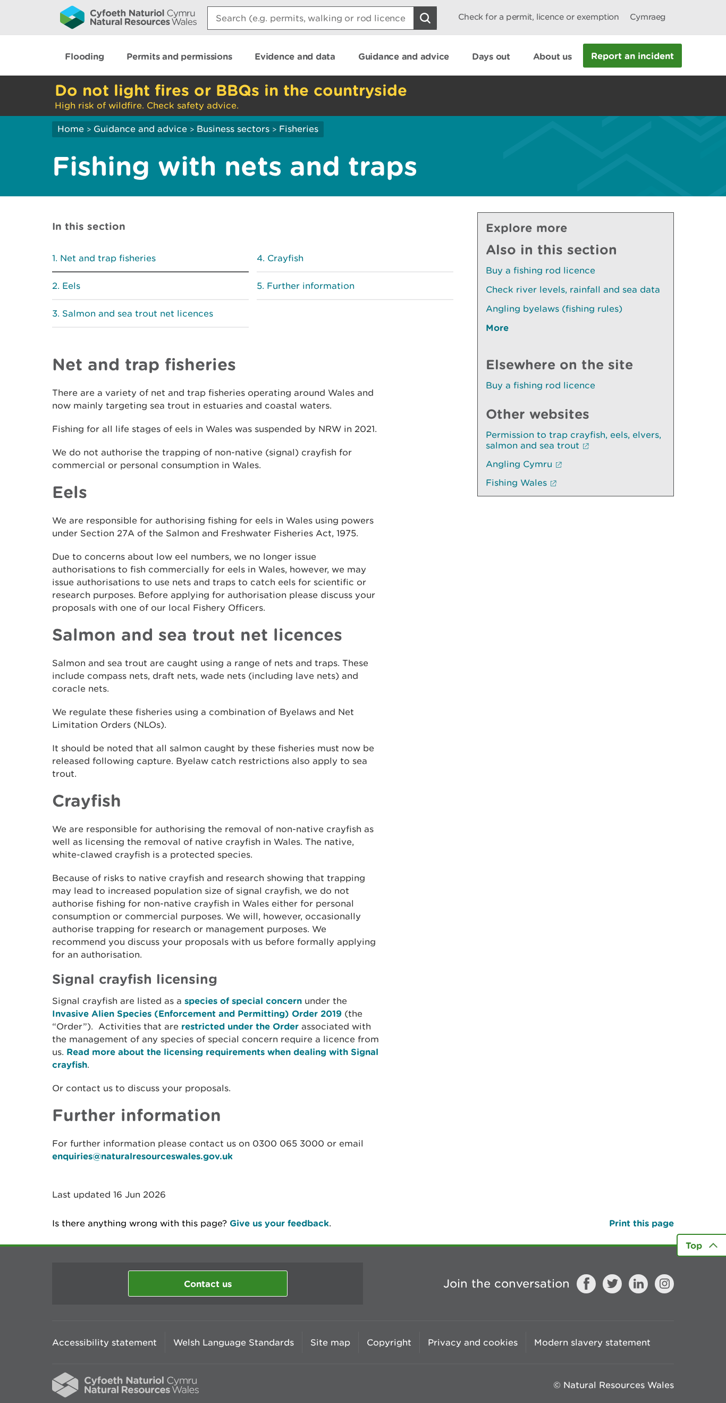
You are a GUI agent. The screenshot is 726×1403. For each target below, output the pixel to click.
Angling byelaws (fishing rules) (554, 308)
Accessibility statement (104, 1342)
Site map (330, 1342)
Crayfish (285, 258)
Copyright (389, 1342)
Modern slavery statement (592, 1342)
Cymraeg (648, 17)
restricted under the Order (240, 1026)
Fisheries (298, 128)
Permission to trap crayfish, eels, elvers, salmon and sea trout (573, 440)
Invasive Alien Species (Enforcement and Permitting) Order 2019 (197, 1013)
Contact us (208, 1284)
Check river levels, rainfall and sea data (573, 289)
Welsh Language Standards (233, 1342)
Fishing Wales (516, 482)
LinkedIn (638, 1283)
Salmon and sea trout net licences (137, 313)
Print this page (641, 1223)
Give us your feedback (279, 1223)
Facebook (586, 1283)
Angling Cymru (519, 464)
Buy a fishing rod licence (540, 270)
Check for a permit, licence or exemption (538, 17)
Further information (310, 285)
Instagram (664, 1283)
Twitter (612, 1283)
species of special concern (243, 1000)
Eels (71, 285)
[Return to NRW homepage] (128, 17)
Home (70, 128)
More (497, 327)
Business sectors (233, 128)
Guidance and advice (140, 128)
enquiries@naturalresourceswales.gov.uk (142, 1156)
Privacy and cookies (473, 1342)
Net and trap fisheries (108, 258)
